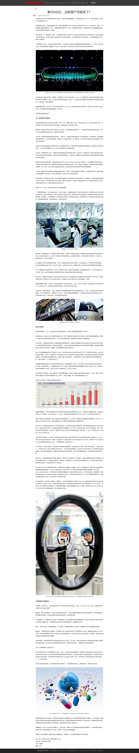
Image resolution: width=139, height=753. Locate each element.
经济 (56, 2)
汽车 (69, 2)
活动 (87, 2)
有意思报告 (73, 2)
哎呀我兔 (82, 2)
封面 (46, 2)
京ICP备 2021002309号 (42, 750)
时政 (49, 2)
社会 (53, 2)
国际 (59, 2)
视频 (78, 2)
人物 (65, 2)
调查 (62, 2)
